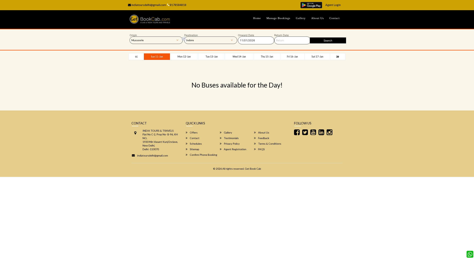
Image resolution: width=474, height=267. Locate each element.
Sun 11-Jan (157, 56)
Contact (334, 18)
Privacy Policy (231, 143)
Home (257, 18)
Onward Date (246, 35)
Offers (193, 132)
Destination (191, 35)
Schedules (195, 143)
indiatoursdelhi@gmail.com (148, 4)
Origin (133, 35)
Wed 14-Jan (239, 56)
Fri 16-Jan (292, 56)
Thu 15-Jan (267, 56)
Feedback (263, 138)
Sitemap (194, 149)
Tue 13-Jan (212, 56)
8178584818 (178, 4)
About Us (317, 18)
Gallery (301, 18)
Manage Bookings (278, 18)
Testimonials (231, 138)
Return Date (281, 35)
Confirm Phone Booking (203, 154)
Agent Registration (234, 149)
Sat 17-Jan (317, 56)
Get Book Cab (253, 168)
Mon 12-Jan (184, 56)
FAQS (261, 149)
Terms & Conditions (269, 143)
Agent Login (333, 4)
